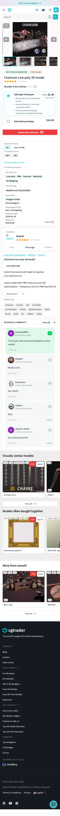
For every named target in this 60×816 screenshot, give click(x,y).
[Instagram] (17, 803)
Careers (6, 657)
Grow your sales (10, 710)
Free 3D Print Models (12, 694)
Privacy (27, 792)
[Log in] (49, 9)
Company (7, 646)
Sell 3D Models (9, 705)
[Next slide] (54, 39)
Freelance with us (11, 721)
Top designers (9, 742)
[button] (49, 16)
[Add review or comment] (54, 322)
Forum (6, 752)
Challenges (8, 747)
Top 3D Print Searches (13, 731)
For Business (9, 673)
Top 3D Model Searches (14, 726)
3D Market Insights (11, 715)
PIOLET (51, 495)
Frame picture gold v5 (12, 550)
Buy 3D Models (9, 668)
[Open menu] (3, 9)
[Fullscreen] (6, 25)
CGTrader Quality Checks (14, 162)
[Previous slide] (6, 39)
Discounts (7, 699)
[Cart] (43, 9)
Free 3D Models (10, 689)
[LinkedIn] (4, 803)
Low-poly (10, 176)
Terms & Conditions (12, 792)
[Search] (55, 16)
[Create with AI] (37, 9)
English (38, 792)
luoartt (20, 236)
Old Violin (52, 605)
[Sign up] (56, 9)
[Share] (48, 139)
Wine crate (8, 605)
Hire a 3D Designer (11, 683)
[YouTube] (10, 803)
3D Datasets (8, 678)
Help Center (8, 662)
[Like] (12, 139)
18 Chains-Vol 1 (10, 495)
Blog (5, 651)
